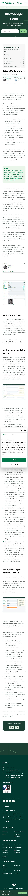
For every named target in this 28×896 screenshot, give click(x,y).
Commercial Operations (17, 835)
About (4, 865)
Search (23, 31)
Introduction (7, 58)
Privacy (21, 888)
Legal (17, 888)
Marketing (5, 831)
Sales (4, 834)
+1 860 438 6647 (10, 810)
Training (6, 55)
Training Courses (7, 873)
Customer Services (19, 831)
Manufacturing (18, 847)
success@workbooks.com (12, 770)
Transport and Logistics (6, 855)
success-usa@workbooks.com (14, 814)
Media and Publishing (5, 851)
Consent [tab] (5, 434)
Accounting (17, 845)
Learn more (22, 893)
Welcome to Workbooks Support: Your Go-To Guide (11, 67)
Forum (16, 868)
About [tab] (23, 434)
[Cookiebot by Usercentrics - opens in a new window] (20, 430)
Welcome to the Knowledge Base (11, 50)
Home (5, 7)
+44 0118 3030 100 (10, 767)
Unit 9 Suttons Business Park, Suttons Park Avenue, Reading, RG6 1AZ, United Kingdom (14, 775)
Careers (5, 870)
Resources (17, 865)
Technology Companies (17, 851)
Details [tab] (14, 434)
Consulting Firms (7, 845)
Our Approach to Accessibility (8, 62)
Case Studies (17, 870)
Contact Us (17, 873)
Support (5, 868)
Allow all (14, 459)
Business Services (7, 847)
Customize (13, 464)
